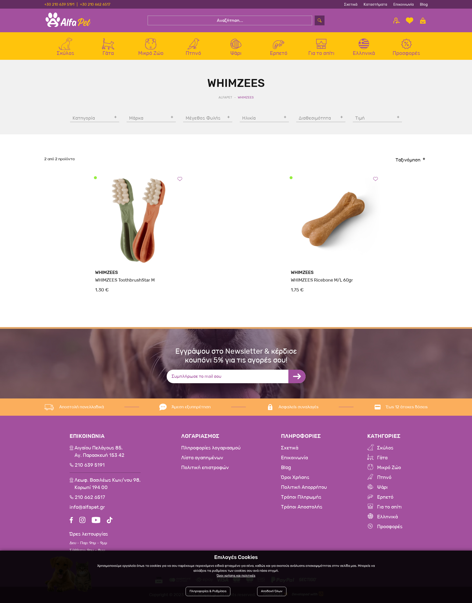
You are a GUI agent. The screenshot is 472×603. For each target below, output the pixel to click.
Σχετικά (350, 4)
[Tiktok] (109, 520)
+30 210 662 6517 (95, 4)
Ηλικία (249, 118)
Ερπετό (385, 497)
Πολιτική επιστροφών (205, 467)
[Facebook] (71, 520)
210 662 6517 (90, 497)
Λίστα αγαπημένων (202, 458)
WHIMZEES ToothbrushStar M (125, 280)
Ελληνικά (387, 517)
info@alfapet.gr (87, 507)
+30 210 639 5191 (59, 4)
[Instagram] (82, 520)
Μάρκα (136, 118)
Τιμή (360, 118)
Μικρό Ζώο (389, 467)
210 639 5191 (90, 465)
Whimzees (106, 272)
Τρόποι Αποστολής (301, 507)
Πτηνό (384, 477)
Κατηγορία (84, 118)
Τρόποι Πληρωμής (301, 497)
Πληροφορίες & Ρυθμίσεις (208, 591)
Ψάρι (382, 487)
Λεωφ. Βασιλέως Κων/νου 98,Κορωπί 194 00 (107, 484)
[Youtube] (96, 520)
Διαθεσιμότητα (315, 118)
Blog (424, 4)
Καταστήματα (375, 4)
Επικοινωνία (403, 4)
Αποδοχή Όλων (271, 591)
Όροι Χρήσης (295, 477)
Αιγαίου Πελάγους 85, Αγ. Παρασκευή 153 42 (99, 452)
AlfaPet (225, 97)
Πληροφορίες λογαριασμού (210, 448)
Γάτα (382, 458)
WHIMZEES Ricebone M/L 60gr (322, 280)
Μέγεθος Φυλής (203, 118)
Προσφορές (389, 527)
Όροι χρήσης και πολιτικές (236, 576)
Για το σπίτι (389, 507)
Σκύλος (385, 448)
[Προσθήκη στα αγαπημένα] (180, 179)
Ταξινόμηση (408, 160)
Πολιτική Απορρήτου (304, 487)
